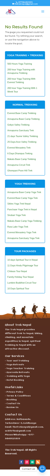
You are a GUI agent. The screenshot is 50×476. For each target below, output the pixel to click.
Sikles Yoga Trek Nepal (19, 204)
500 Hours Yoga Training (19, 64)
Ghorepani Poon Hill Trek (19, 170)
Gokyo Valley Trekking (18, 125)
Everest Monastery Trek (19, 148)
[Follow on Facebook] (21, 462)
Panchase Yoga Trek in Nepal (22, 209)
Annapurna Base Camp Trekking (23, 119)
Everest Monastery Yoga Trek (21, 232)
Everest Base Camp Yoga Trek (22, 198)
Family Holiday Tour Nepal (20, 277)
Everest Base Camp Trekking (21, 113)
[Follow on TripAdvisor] (32, 462)
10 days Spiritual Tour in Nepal (22, 260)
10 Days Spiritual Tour (18, 288)
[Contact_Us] (42, 469)
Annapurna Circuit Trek (18, 165)
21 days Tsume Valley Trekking (22, 136)
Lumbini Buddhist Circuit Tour (21, 283)
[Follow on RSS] (38, 462)
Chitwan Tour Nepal (17, 271)
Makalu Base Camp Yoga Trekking (24, 221)
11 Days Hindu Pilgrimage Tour (22, 265)
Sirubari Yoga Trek (16, 215)
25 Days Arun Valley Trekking (21, 142)
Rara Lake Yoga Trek (17, 227)
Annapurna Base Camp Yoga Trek (24, 192)
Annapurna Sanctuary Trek (20, 130)
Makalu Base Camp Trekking (21, 159)
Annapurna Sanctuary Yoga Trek (23, 238)
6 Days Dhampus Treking (19, 153)
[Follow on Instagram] (27, 462)
